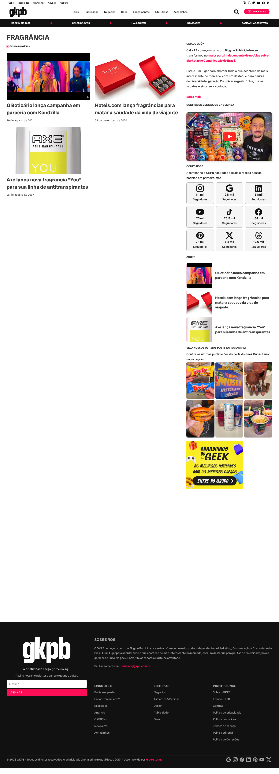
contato (64, 2)
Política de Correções (226, 739)
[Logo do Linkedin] (248, 759)
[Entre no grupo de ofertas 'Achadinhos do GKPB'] (214, 465)
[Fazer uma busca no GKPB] (236, 12)
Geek (124, 12)
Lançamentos (141, 12)
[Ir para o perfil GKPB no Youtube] (258, 3)
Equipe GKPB (221, 699)
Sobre (12, 2)
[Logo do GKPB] (46, 651)
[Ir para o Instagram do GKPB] (244, 3)
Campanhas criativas (255, 23)
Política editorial (223, 733)
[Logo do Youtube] (262, 759)
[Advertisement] (214, 553)
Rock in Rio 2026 (20, 23)
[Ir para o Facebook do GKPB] (263, 3)
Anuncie (52, 2)
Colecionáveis (81, 23)
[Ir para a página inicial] (18, 12)
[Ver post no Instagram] (200, 380)
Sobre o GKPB (221, 692)
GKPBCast (161, 12)
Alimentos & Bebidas (166, 699)
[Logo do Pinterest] (255, 759)
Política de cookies (224, 719)
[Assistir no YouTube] (229, 136)
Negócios (109, 12)
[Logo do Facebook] (242, 759)
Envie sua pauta (104, 692)
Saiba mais (193, 97)
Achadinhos (180, 12)
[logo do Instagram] (228, 759)
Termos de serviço (224, 726)
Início (76, 12)
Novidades (193, 23)
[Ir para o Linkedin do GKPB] (253, 3)
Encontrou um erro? (107, 699)
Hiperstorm (153, 759)
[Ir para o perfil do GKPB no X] (268, 3)
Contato (218, 706)
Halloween (139, 23)
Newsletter (38, 2)
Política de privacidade (227, 712)
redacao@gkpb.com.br (136, 666)
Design (158, 706)
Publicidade (92, 12)
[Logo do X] (268, 759)
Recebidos (23, 2)
